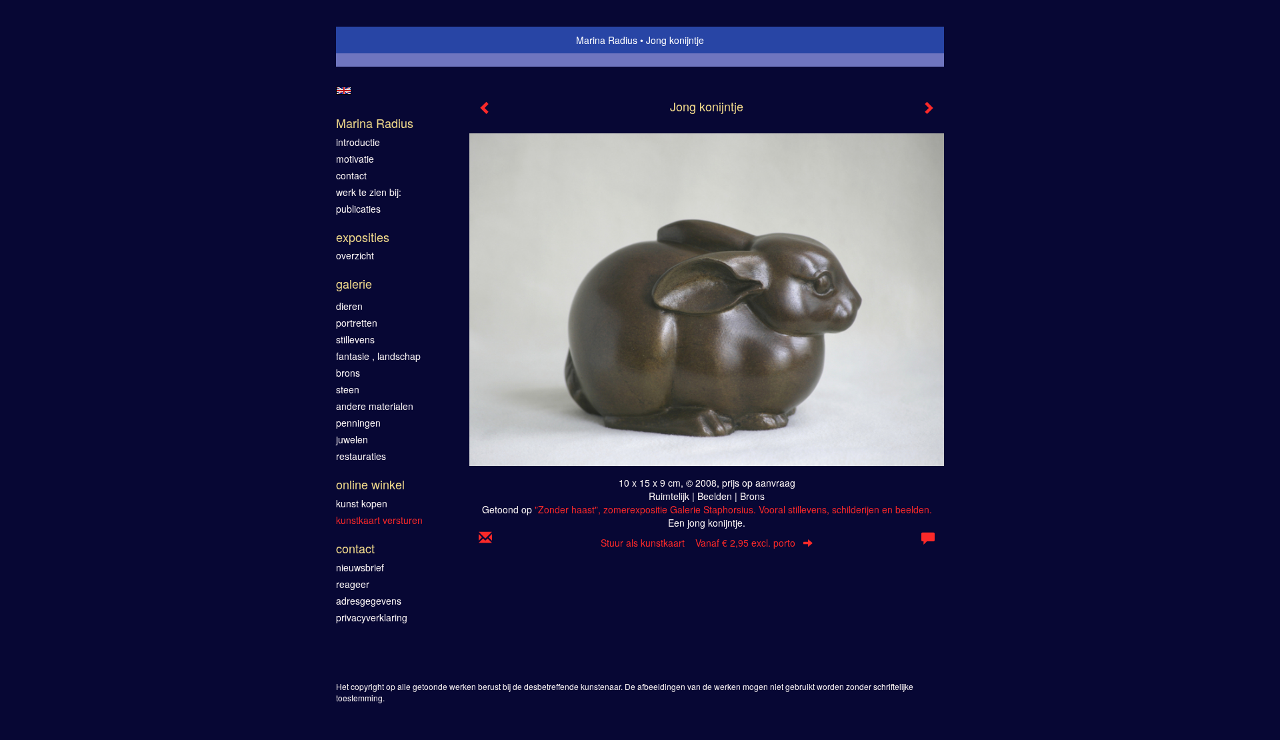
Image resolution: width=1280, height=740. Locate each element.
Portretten (356, 322)
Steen (347, 389)
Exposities (362, 237)
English (343, 91)
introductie (358, 142)
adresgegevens (368, 600)
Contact (355, 548)
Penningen (358, 422)
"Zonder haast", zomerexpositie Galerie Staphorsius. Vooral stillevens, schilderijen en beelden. (733, 509)
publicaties (358, 208)
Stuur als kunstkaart (698, 542)
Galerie (354, 283)
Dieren (349, 306)
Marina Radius (606, 40)
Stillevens (355, 339)
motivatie (355, 158)
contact (351, 175)
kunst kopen (361, 503)
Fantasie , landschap (378, 356)
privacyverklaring (371, 617)
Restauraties (361, 456)
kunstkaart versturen (379, 520)
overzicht (355, 255)
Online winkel (370, 484)
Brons (348, 372)
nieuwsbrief (360, 567)
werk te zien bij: (368, 192)
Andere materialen (374, 406)
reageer (352, 584)
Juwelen (352, 439)
